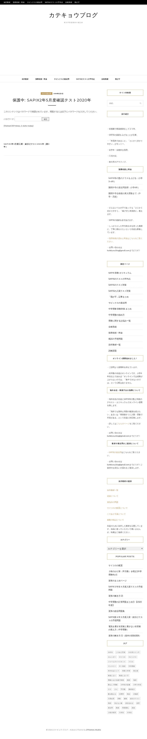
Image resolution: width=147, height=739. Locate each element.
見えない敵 (118, 703)
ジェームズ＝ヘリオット (116, 661)
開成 (117, 708)
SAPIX (110, 652)
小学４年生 (137, 684)
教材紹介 (132, 689)
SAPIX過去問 (46, 93)
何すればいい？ (113, 671)
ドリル (131, 661)
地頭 (135, 680)
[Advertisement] (73, 54)
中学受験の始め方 (117, 315)
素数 (125, 698)
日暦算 (121, 694)
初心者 (135, 671)
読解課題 (113, 350)
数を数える (112, 694)
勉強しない (112, 675)
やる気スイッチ (134, 652)
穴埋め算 (111, 698)
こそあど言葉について (116, 514)
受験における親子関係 (116, 680)
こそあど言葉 (120, 652)
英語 (109, 703)
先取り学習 (126, 671)
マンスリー (112, 666)
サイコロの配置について (117, 508)
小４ (116, 689)
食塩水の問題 (112, 502)
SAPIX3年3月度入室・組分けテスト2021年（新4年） (27, 145)
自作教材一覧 (115, 344)
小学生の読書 (125, 684)
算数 (119, 698)
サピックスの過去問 (34, 2)
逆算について (112, 496)
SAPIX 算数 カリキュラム (120, 273)
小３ (109, 689)
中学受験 (132, 666)
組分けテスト (135, 698)
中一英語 (122, 666)
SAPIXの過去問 (115, 452)
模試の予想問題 (116, 339)
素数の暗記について (115, 520)
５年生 (121, 712)
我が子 (77, 2)
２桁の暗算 (112, 712)
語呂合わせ (129, 703)
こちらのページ (122, 423)
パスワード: (9, 119)
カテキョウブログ (73, 14)
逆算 (138, 703)
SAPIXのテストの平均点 (54, 2)
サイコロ (122, 657)
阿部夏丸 (125, 708)
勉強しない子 (124, 675)
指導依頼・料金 (19, 2)
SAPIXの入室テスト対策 (119, 291)
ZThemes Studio (93, 730)
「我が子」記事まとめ (119, 296)
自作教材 (7, 2)
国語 (128, 680)
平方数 (123, 689)
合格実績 (68, 2)
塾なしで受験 (113, 684)
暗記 (128, 694)
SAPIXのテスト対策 (117, 285)
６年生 (129, 712)
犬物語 (135, 694)
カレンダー (112, 657)
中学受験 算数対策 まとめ (120, 309)
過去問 (110, 708)
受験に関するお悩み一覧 (120, 320)
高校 (133, 708)
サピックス (133, 657)
